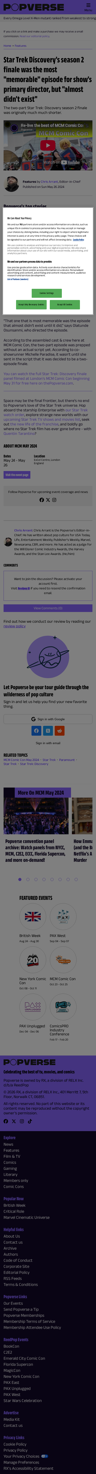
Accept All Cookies (64, 304)
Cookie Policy (78, 239)
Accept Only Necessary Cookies (31, 304)
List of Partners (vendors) (17, 279)
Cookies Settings (47, 293)
